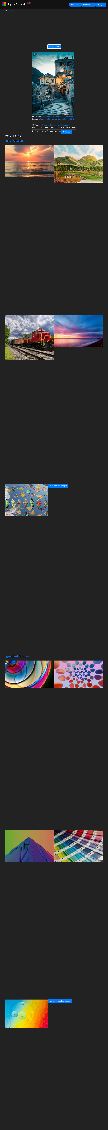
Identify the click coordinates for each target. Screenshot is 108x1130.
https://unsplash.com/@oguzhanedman (57, 116)
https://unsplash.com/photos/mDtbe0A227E (56, 119)
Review (67, 132)
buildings (65, 125)
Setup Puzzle (54, 46)
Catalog (76, 4)
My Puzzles (89, 4)
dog (51, 125)
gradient (57, 125)
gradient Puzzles (18, 656)
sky (47, 125)
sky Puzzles (14, 140)
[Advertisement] (54, 26)
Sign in (102, 4)
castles (42, 125)
